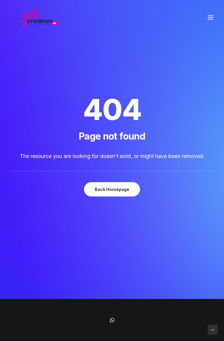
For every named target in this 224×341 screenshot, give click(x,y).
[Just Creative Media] (39, 17)
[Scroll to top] (213, 329)
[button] (210, 17)
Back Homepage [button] (112, 189)
